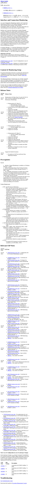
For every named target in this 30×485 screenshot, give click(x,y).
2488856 (13, 320)
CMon (21, 87)
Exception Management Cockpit (19, 483)
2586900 (13, 276)
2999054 (13, 394)
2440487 (13, 297)
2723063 (13, 366)
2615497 (7, 63)
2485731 (13, 270)
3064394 (13, 406)
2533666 (9, 435)
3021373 (13, 399)
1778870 (9, 420)
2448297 (13, 314)
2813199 (9, 439)
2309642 (9, 430)
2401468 (13, 288)
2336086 (13, 257)
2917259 (13, 386)
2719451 (13, 353)
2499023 (13, 273)
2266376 (13, 252)
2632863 (13, 359)
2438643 (13, 266)
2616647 (7, 60)
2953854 (9, 446)
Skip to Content (4, 1)
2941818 (9, 443)
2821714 (13, 374)
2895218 (13, 379)
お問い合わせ (4, 2)
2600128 (13, 280)
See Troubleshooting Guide (7, 480)
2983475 (9, 449)
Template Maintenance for (14, 87)
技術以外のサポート (8, 13)
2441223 (13, 317)
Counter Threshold (18, 117)
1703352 (9, 414)
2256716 (9, 433)
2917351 (13, 391)
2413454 (13, 263)
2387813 (13, 260)
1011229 (9, 418)
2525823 (13, 342)
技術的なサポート (7, 7)
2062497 (9, 426)
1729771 (9, 424)
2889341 (9, 338)
